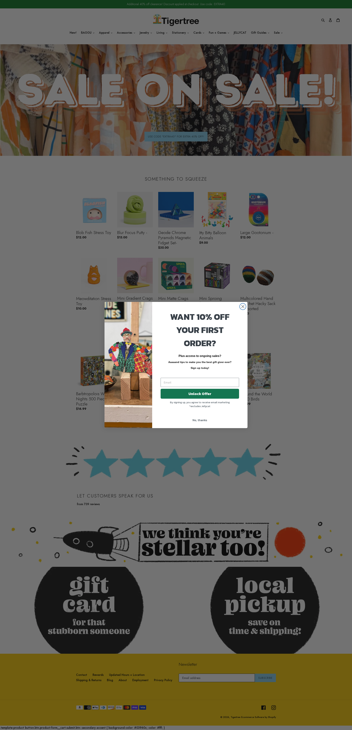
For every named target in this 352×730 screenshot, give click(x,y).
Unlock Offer (199, 393)
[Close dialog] (243, 306)
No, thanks (199, 420)
